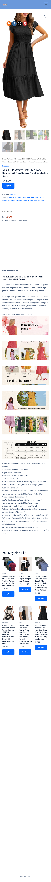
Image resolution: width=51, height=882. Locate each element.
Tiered (24, 200)
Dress (19, 197)
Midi (37, 197)
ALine (9, 197)
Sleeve (4, 200)
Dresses (18, 159)
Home (4, 159)
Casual (13, 197)
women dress (32, 200)
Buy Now (8, 185)
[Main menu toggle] (46, 4)
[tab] (25, 211)
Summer (19, 200)
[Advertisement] (25, 249)
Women (11, 159)
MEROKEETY (31, 197)
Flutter (24, 197)
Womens (41, 200)
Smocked (11, 200)
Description (7, 211)
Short (42, 197)
